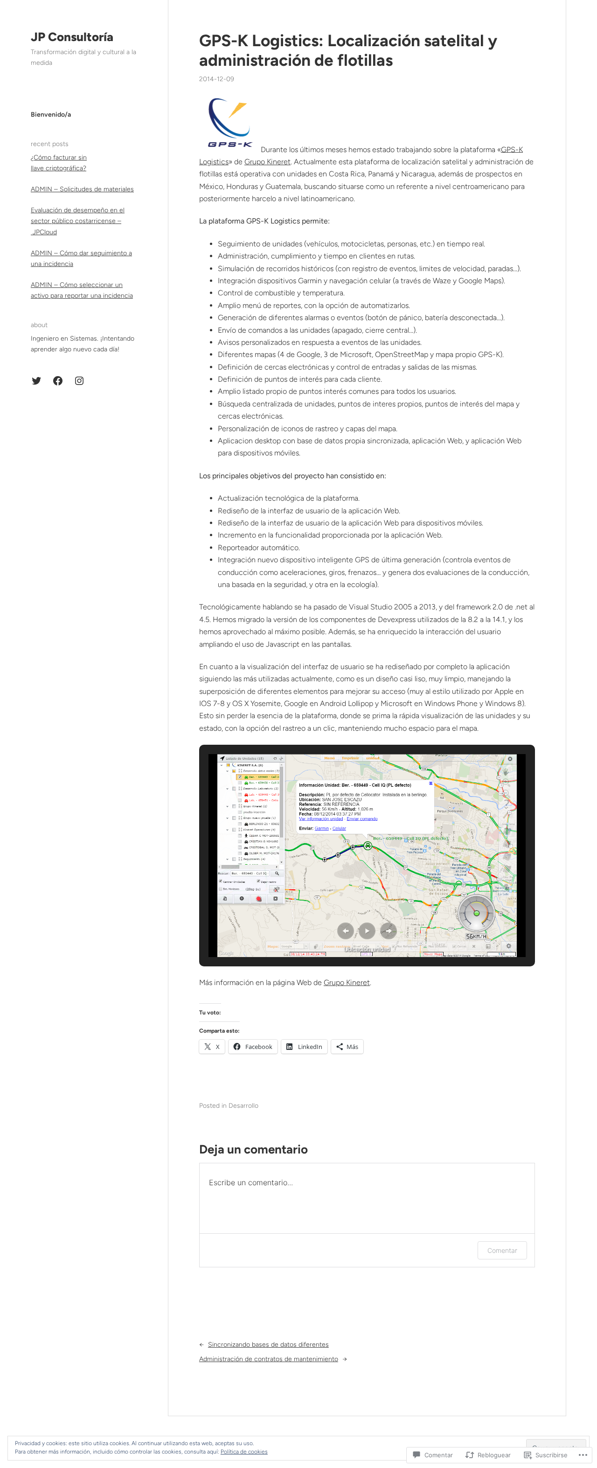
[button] (345, 931)
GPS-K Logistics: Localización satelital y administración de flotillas (348, 50)
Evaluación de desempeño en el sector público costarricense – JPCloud (78, 221)
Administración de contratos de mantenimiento (268, 1359)
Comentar (502, 1250)
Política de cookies (244, 1451)
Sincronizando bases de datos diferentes (268, 1345)
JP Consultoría (72, 36)
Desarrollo (243, 1106)
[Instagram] (79, 380)
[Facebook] (57, 380)
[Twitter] (36, 380)
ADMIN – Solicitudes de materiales (82, 189)
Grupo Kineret (267, 161)
